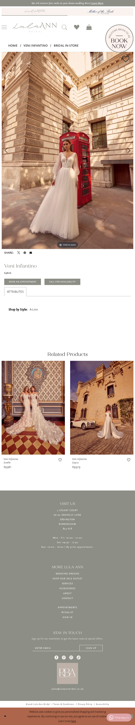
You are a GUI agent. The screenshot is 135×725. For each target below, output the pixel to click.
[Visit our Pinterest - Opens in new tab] (64, 657)
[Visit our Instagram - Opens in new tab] (71, 657)
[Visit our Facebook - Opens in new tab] (56, 657)
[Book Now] (119, 38)
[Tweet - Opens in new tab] (18, 252)
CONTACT (67, 598)
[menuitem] (35, 12)
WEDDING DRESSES (67, 573)
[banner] (35, 27)
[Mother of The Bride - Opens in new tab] (100, 12)
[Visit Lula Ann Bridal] (35, 11)
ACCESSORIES (67, 588)
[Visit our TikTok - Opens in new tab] (79, 657)
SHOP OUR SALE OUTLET (67, 578)
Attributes (15, 292)
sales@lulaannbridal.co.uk (67, 688)
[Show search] (64, 27)
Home (13, 45)
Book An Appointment (22, 281)
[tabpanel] (67, 150)
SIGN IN (68, 617)
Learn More (97, 3)
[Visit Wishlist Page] (76, 27)
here (73, 721)
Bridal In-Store (66, 45)
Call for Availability (62, 281)
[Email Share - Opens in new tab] (31, 253)
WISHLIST (67, 612)
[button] (89, 27)
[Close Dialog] (5, 716)
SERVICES (67, 583)
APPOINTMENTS (67, 607)
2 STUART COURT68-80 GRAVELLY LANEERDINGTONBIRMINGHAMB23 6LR (67, 519)
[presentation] (33, 408)
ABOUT (67, 593)
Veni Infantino (36, 45)
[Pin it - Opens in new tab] (25, 252)
